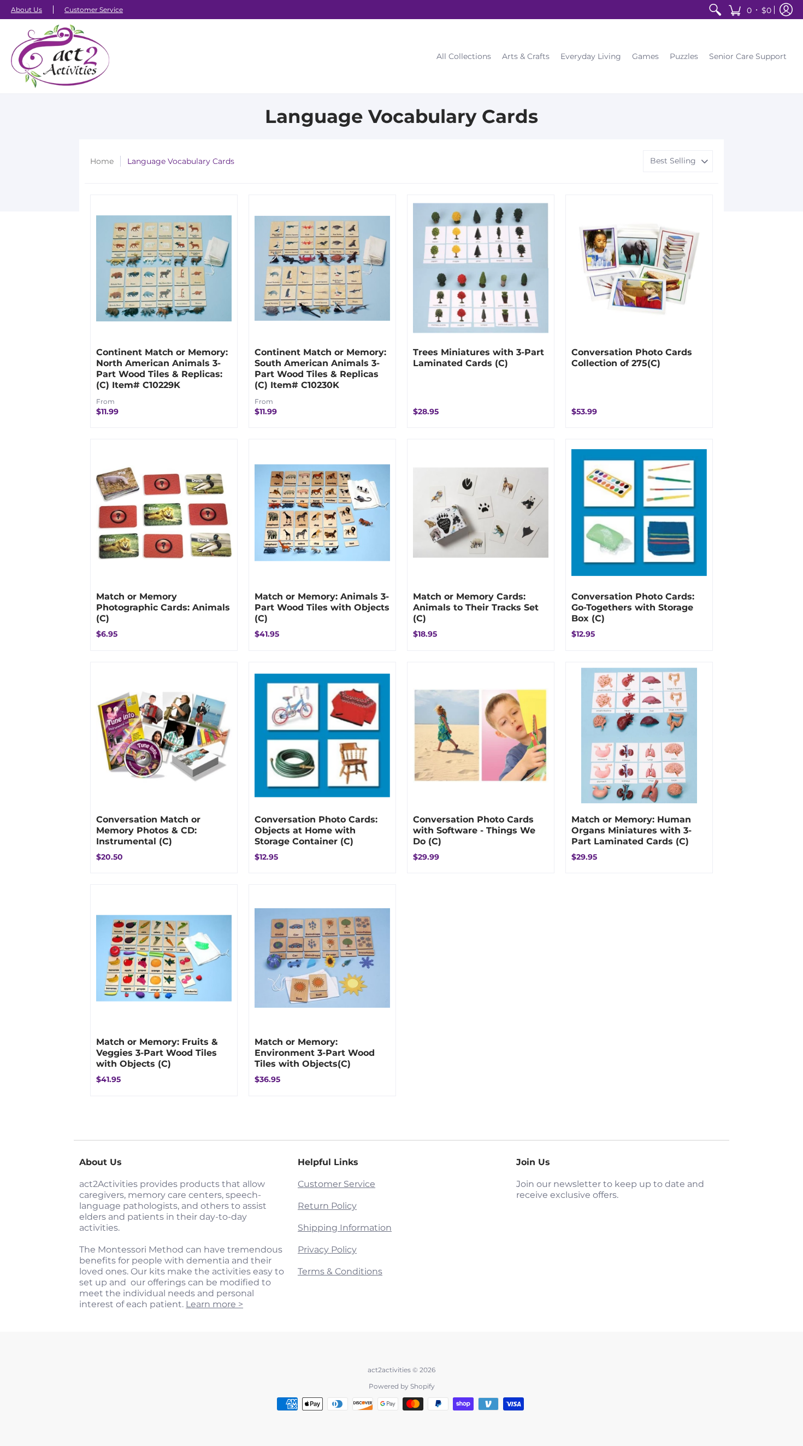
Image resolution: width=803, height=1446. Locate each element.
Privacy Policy (327, 1249)
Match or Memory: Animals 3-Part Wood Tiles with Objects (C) (322, 607)
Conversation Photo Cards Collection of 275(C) (631, 357)
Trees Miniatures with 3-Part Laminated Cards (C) (478, 357)
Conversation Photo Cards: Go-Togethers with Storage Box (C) (632, 607)
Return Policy (327, 1206)
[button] (750, 9)
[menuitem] (715, 9)
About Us (26, 9)
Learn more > (214, 1304)
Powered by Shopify (402, 1386)
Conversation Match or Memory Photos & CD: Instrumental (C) (148, 830)
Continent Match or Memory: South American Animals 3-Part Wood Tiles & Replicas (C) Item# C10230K (320, 368)
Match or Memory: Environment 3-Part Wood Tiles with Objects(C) (315, 1053)
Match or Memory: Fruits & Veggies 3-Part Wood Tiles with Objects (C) (157, 1053)
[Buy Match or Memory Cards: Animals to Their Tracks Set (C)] (480, 512)
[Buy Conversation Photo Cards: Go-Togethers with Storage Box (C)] (639, 512)
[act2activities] (60, 56)
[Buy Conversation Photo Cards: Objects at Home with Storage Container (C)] (322, 735)
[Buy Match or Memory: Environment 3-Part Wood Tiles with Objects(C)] (322, 958)
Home (102, 161)
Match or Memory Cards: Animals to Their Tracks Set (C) (476, 607)
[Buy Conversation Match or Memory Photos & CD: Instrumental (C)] (164, 735)
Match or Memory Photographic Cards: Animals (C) (163, 607)
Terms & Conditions (340, 1271)
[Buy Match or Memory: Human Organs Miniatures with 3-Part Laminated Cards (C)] (639, 735)
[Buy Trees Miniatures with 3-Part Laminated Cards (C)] (480, 268)
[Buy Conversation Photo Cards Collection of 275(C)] (639, 268)
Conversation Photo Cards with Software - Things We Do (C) (474, 830)
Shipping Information (345, 1227)
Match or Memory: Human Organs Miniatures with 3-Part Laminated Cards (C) (631, 830)
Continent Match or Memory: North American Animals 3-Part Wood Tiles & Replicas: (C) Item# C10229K (162, 368)
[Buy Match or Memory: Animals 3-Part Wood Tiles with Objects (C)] (322, 512)
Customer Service (93, 9)
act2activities (389, 1370)
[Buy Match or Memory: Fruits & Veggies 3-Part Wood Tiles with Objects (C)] (164, 958)
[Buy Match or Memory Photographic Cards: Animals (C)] (164, 512)
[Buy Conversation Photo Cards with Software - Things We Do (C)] (480, 735)
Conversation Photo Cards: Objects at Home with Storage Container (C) (316, 830)
